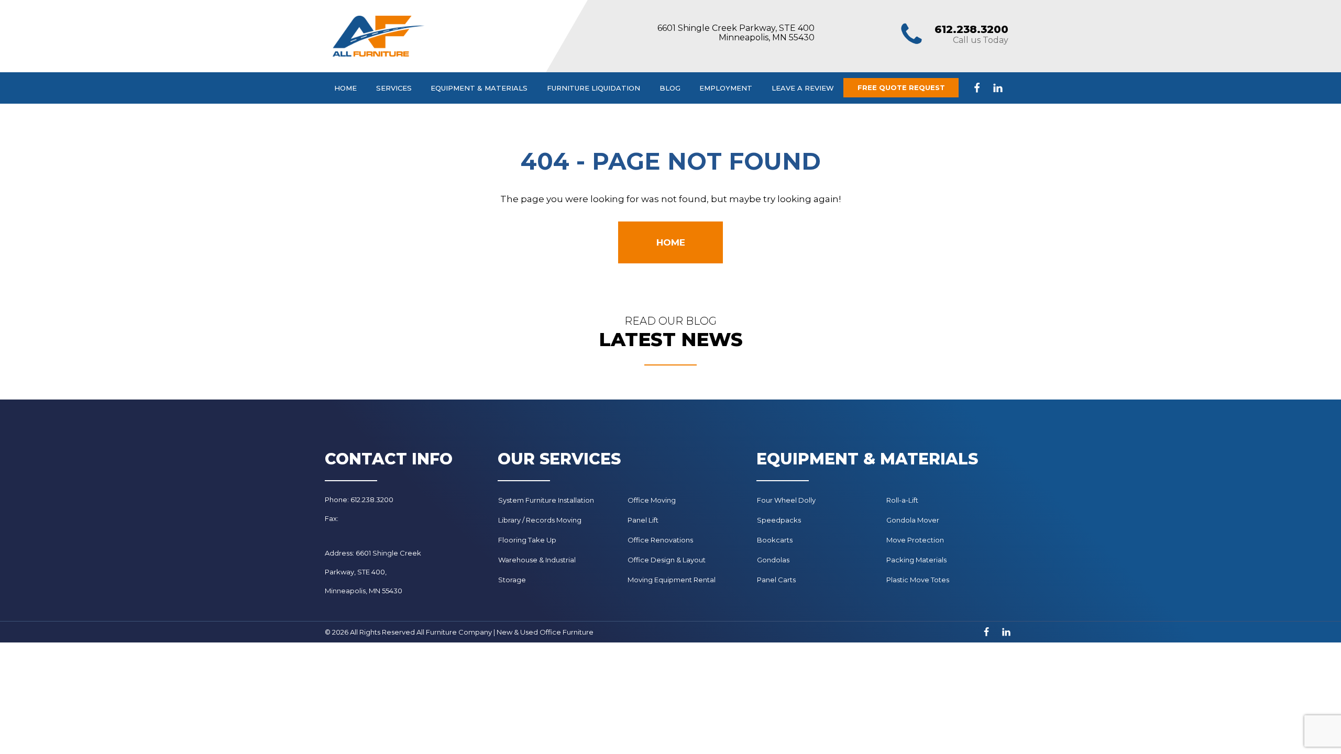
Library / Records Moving (539, 520)
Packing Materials (916, 560)
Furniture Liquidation (593, 88)
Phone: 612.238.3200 (359, 499)
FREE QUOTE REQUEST (901, 87)
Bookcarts (775, 540)
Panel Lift (643, 520)
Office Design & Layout (667, 560)
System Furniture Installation (546, 500)
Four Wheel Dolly (786, 500)
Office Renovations (660, 540)
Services (394, 88)
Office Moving (652, 500)
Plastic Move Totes (917, 579)
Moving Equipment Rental (672, 579)
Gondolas (773, 560)
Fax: (331, 518)
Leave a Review (803, 88)
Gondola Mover (912, 520)
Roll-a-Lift (902, 500)
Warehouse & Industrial (537, 560)
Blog (669, 88)
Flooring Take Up (527, 540)
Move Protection (915, 540)
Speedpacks (779, 520)
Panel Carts (776, 579)
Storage (512, 579)
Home (345, 88)
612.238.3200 (971, 29)
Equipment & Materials (479, 88)
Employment (725, 88)
